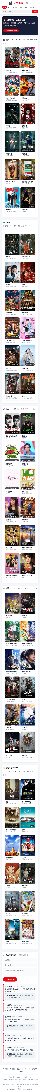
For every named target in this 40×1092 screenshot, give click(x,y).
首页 (4, 7)
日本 (18, 588)
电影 (9, 7)
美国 (16, 771)
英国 (24, 771)
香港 (8, 771)
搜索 (35, 11)
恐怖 (27, 40)
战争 (35, 40)
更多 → (5, 43)
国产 (14, 588)
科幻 (24, 40)
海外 (30, 226)
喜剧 (16, 40)
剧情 (31, 40)
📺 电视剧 (6, 222)
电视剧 (15, 7)
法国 (20, 771)
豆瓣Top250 (33, 7)
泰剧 (26, 226)
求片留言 (5, 1069)
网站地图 (20, 1069)
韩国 (31, 771)
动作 (12, 40)
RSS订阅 (27, 1069)
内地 (11, 226)
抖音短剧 (6, 226)
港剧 (18, 226)
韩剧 (22, 226)
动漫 (26, 7)
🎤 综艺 (6, 409)
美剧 (15, 226)
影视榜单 (34, 1069)
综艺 (21, 7)
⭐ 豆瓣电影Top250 (10, 768)
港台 (18, 409)
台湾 (12, 771)
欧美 (26, 409)
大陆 (4, 771)
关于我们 (20, 1071)
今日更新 (12, 1069)
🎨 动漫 (6, 588)
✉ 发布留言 (10, 979)
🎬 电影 (6, 40)
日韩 (22, 409)
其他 (26, 588)
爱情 (20, 40)
